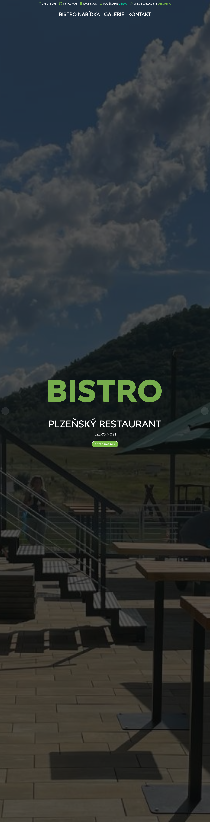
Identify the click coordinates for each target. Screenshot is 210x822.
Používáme (115, 3)
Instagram (70, 3)
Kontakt (139, 14)
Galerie (114, 14)
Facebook (90, 3)
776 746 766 (49, 3)
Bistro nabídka (79, 14)
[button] (5, 411)
